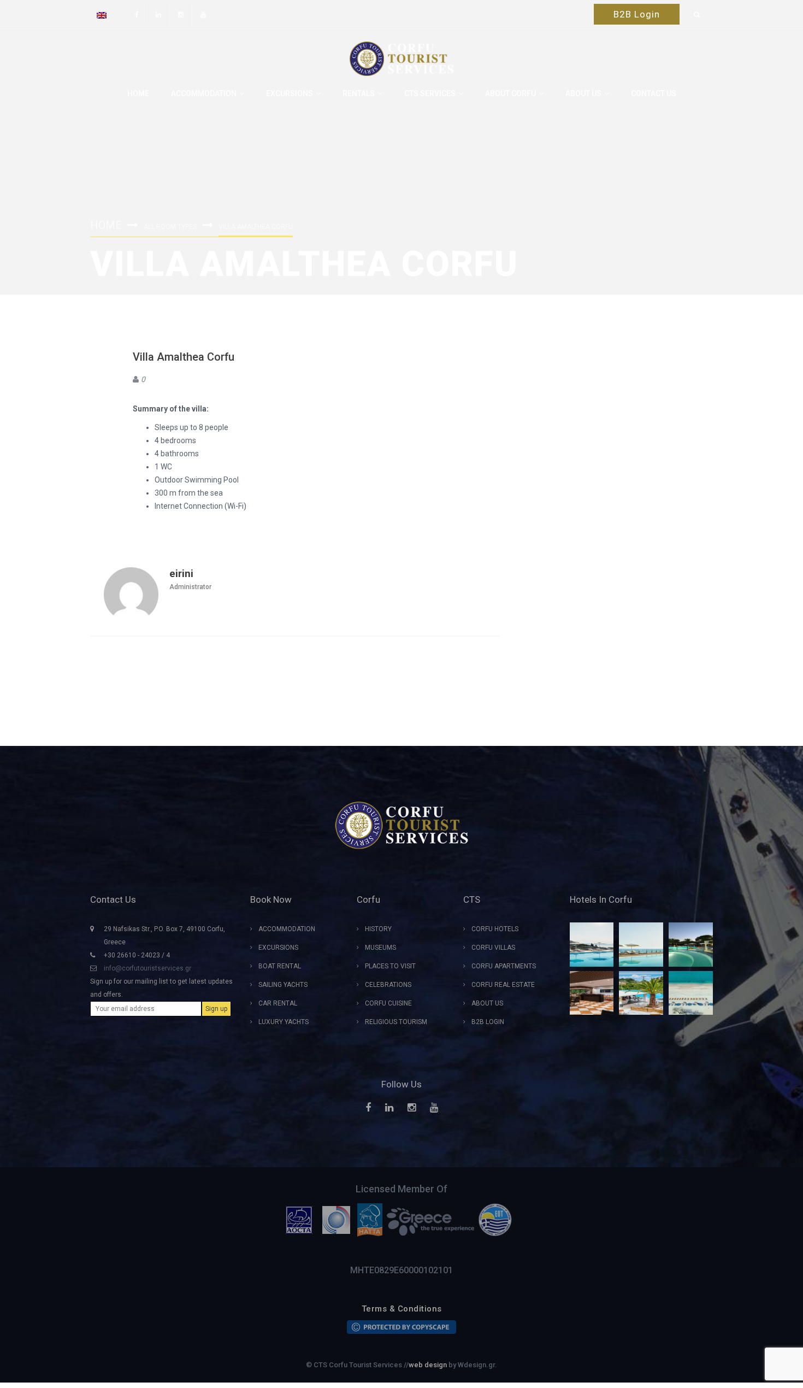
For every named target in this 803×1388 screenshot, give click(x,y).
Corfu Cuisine (388, 1003)
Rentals (359, 93)
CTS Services (430, 93)
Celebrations (388, 985)
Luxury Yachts (283, 1022)
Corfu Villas (493, 947)
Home (138, 93)
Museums (380, 947)
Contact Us (653, 93)
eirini (181, 573)
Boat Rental (279, 966)
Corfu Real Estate (503, 985)
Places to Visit (390, 966)
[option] (301, 1219)
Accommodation (204, 93)
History (378, 929)
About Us (487, 1003)
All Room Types (170, 227)
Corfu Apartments (503, 966)
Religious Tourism (396, 1022)
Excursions (289, 93)
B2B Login (636, 14)
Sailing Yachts (283, 985)
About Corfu (510, 93)
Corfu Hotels (494, 929)
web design (428, 1365)
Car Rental (277, 1003)
